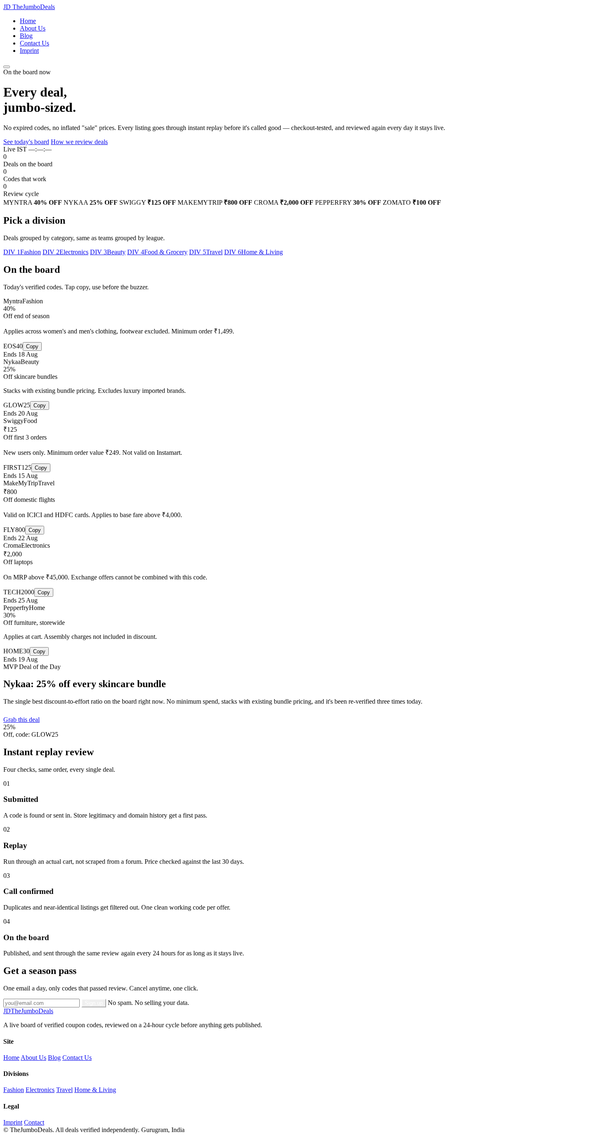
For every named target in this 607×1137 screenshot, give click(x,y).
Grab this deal (21, 719)
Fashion (13, 1089)
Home (28, 20)
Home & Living (95, 1089)
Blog (26, 35)
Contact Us (34, 43)
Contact (34, 1122)
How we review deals (79, 141)
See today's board (26, 141)
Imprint (29, 50)
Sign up (94, 1003)
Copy (32, 346)
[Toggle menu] (6, 67)
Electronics (40, 1089)
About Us (32, 28)
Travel (64, 1089)
